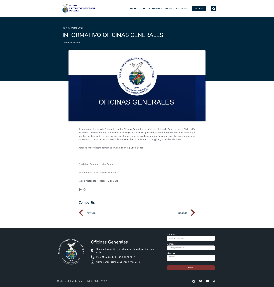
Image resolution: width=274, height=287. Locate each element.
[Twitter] (201, 281)
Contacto (181, 8)
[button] (213, 8)
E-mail (170, 244)
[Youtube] (207, 281)
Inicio (133, 8)
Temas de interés (71, 42)
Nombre (171, 234)
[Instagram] (214, 281)
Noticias (169, 8)
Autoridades (155, 8)
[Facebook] (194, 281)
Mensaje (171, 253)
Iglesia (142, 8)
